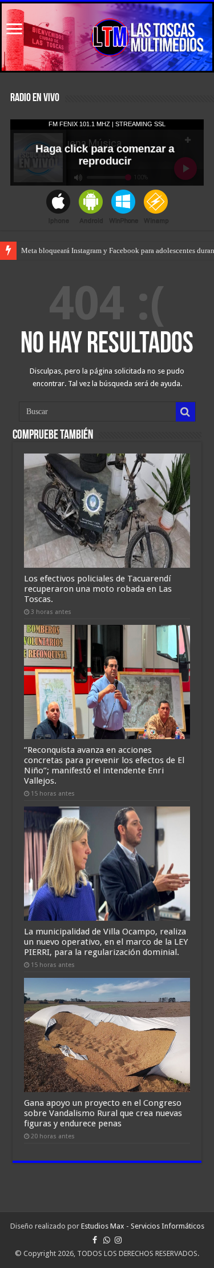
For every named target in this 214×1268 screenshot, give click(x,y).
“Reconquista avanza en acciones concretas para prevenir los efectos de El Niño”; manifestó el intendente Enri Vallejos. (104, 765)
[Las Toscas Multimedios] (107, 37)
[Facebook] (94, 1240)
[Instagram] (118, 1240)
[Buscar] (185, 412)
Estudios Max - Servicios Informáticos (142, 1226)
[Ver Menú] (14, 30)
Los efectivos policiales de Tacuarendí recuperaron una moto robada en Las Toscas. (98, 588)
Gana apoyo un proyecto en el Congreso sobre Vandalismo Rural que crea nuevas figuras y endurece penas (103, 1113)
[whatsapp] (106, 1240)
